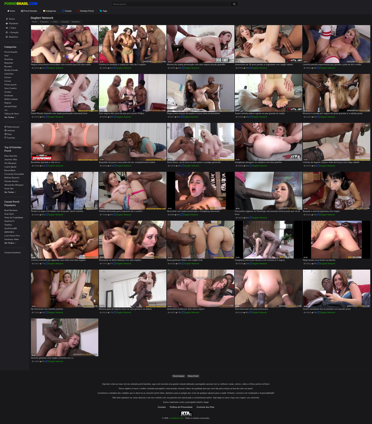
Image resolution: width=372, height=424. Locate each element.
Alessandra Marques (13, 185)
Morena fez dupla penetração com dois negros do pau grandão (196, 64)
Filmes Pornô (193, 376)
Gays (9, 134)
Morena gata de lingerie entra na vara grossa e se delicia (125, 309)
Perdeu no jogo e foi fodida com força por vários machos (57, 211)
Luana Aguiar (10, 167)
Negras (7, 103)
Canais (68, 11)
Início (12, 11)
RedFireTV (9, 221)
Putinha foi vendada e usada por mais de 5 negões (122, 64)
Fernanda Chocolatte (14, 174)
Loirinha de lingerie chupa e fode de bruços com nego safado (331, 162)
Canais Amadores (12, 252)
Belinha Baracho (11, 177)
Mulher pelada (11, 99)
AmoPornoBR (10, 228)
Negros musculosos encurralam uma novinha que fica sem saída (61, 64)
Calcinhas (8, 74)
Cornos (7, 77)
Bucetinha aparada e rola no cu (45, 162)
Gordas (7, 92)
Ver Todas (9, 117)
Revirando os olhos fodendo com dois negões (120, 260)
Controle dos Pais (205, 407)
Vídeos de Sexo (11, 113)
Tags (105, 11)
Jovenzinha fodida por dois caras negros (185, 309)
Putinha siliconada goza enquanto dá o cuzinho (120, 211)
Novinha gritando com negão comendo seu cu (52, 358)
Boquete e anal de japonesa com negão (321, 211)
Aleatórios (13, 37)
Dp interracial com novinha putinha (47, 309)
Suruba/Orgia (10, 106)
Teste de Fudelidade (13, 217)
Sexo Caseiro (10, 88)
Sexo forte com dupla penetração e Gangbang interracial (193, 211)
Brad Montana (10, 210)
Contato (162, 407)
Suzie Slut (9, 188)
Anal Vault (9, 214)
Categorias (51, 11)
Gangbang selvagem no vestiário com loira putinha (258, 162)
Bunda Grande (11, 70)
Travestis (11, 138)
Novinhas (8, 59)
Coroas (7, 81)
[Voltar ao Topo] (362, 415)
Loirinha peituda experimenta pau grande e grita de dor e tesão (332, 64)
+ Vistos (12, 28)
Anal (6, 55)
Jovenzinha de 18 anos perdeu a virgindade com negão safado (264, 64)
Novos (11, 19)
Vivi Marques (10, 163)
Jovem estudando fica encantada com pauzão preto (327, 309)
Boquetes (8, 63)
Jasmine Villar (10, 159)
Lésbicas (11, 130)
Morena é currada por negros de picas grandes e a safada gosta (332, 113)
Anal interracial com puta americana (251, 309)
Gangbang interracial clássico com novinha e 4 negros (260, 260)
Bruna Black (9, 170)
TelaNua (8, 225)
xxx (5, 110)
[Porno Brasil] (20, 4)
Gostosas (8, 95)
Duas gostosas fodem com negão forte (185, 260)
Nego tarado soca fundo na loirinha (319, 260)
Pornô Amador (30, 11)
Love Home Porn (12, 235)
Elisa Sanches (10, 156)
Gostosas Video (11, 239)
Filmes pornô (10, 84)
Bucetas (8, 66)
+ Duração (13, 32)
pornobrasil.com (176, 418)
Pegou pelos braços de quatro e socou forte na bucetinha (193, 113)
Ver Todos (9, 243)
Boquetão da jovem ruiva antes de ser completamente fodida (127, 162)
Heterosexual (13, 127)
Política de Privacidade (181, 407)
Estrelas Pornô (87, 11)
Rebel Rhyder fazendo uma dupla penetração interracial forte (59, 113)
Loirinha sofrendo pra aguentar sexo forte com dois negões (58, 260)
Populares (13, 23)
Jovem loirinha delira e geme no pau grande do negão (260, 113)
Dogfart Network (55, 68)
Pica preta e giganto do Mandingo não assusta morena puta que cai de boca (267, 212)
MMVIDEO (9, 232)
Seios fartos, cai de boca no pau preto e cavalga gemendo (194, 162)
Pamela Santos (11, 181)
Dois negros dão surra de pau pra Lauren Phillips (121, 113)
